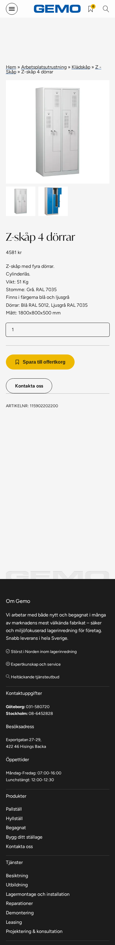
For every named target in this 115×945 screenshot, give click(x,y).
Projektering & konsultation (34, 931)
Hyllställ (14, 818)
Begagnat (16, 827)
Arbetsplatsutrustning (44, 67)
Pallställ (14, 809)
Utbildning (17, 885)
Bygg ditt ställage (24, 837)
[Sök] (106, 9)
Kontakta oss (29, 386)
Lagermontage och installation (38, 894)
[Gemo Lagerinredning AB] (57, 9)
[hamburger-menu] (12, 8)
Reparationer (19, 903)
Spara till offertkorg (44, 362)
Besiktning (17, 875)
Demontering (20, 913)
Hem (11, 67)
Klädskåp (81, 67)
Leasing (14, 922)
